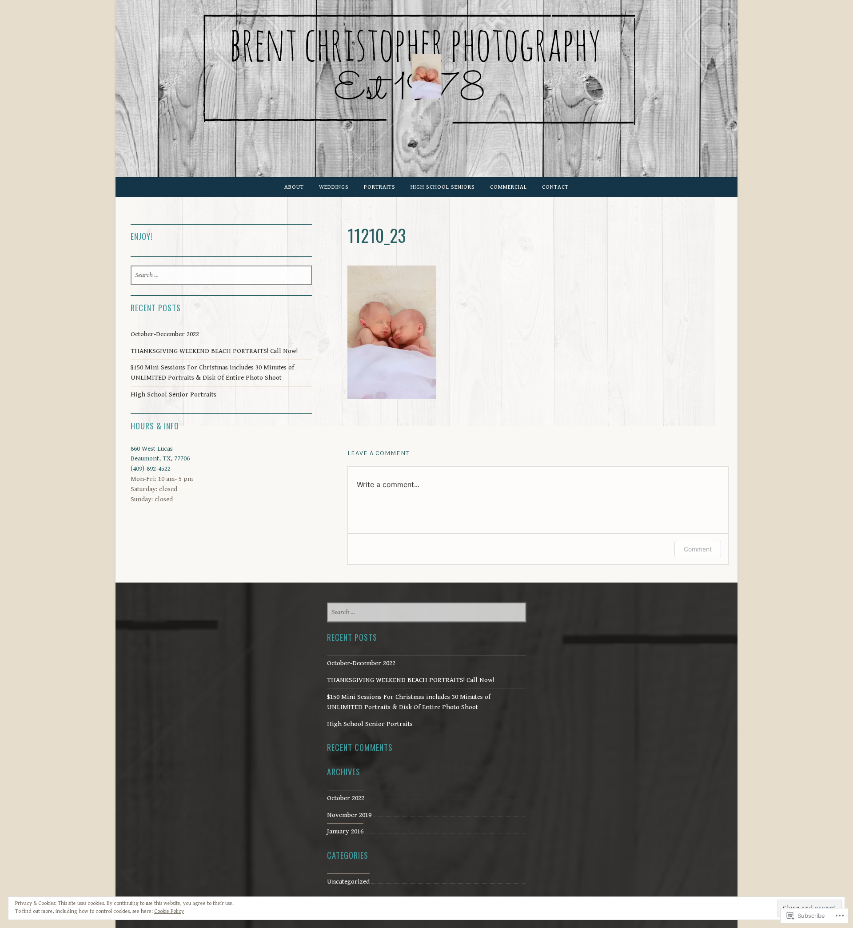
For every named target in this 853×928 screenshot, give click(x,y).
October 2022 (345, 798)
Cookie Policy (169, 911)
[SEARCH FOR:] (221, 275)
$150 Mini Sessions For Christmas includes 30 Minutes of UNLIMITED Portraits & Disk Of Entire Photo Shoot (212, 372)
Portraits (379, 187)
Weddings (334, 187)
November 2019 (349, 815)
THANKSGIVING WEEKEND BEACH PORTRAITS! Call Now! (214, 351)
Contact (555, 187)
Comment (698, 549)
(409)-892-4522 (151, 468)
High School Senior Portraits (173, 394)
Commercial (508, 187)
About (294, 187)
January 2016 (345, 831)
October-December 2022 (165, 334)
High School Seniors (443, 187)
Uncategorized (348, 881)
